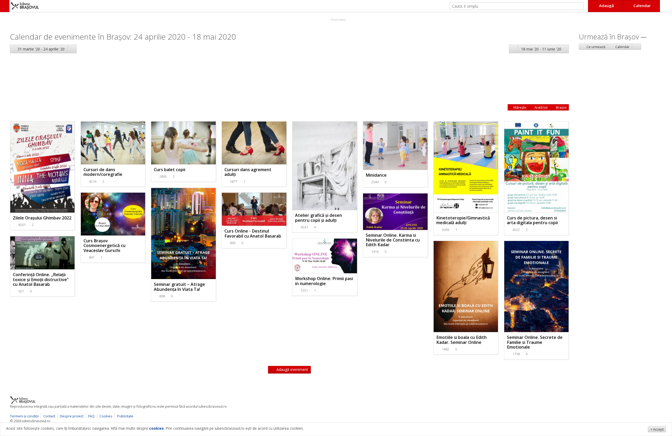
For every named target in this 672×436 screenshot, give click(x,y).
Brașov (560, 107)
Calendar (622, 46)
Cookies (105, 416)
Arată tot (541, 107)
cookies (156, 428)
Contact (49, 416)
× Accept (657, 429)
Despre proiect (71, 416)
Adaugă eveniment (291, 369)
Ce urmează (595, 46)
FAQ (91, 416)
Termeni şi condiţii (24, 416)
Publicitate (338, 20)
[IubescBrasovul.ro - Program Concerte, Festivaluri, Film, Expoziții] (4, 6)
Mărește (519, 107)
